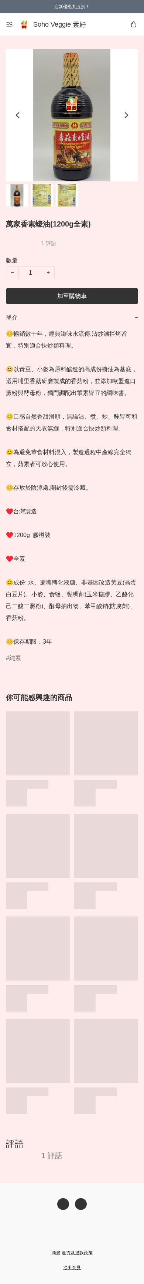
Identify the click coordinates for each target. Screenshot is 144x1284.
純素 (15, 658)
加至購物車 (72, 296)
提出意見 (72, 1267)
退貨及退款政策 (77, 1252)
